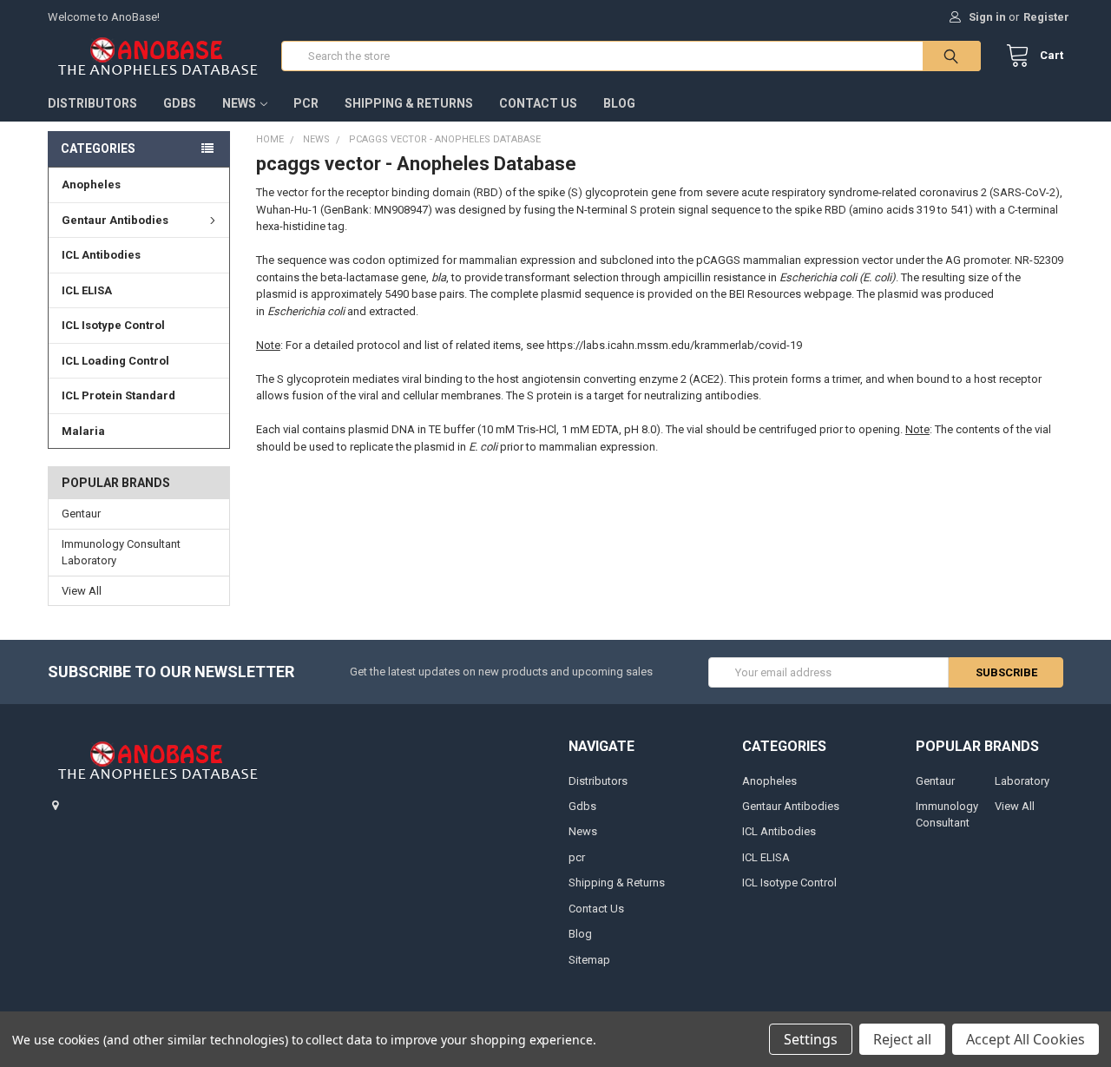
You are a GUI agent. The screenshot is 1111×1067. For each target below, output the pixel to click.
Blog (619, 103)
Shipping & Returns (409, 103)
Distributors (92, 103)
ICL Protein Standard (118, 395)
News (239, 103)
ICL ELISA (87, 290)
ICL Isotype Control (113, 325)
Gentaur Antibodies (115, 220)
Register (1046, 16)
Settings (811, 1039)
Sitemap (589, 959)
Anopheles (91, 184)
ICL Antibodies (101, 254)
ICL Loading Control (115, 360)
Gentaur (81, 513)
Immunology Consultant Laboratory (121, 552)
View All (82, 590)
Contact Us (538, 103)
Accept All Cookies (1025, 1039)
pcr (306, 103)
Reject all (902, 1039)
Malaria (83, 431)
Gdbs (179, 103)
